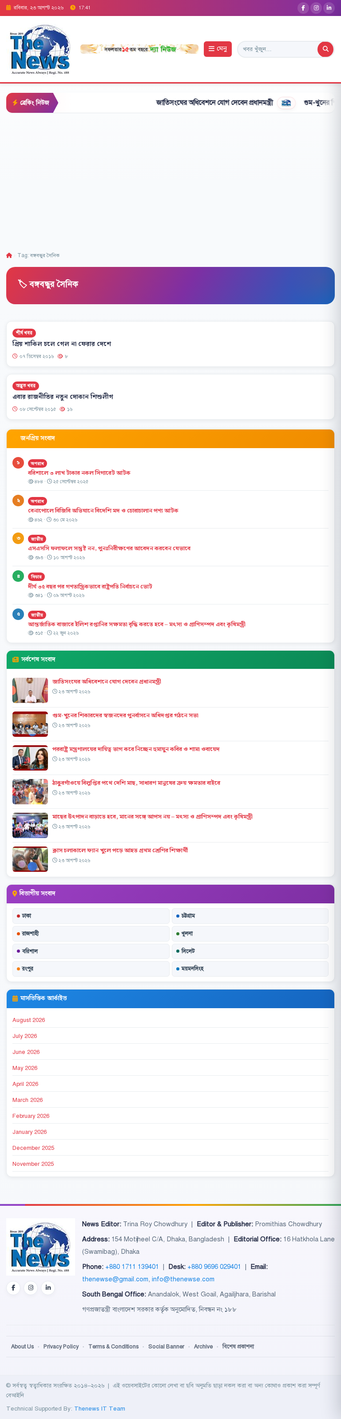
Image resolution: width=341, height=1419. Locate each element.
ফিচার (36, 577)
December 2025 (33, 1148)
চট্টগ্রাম (188, 915)
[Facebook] (303, 8)
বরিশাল (30, 951)
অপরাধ (37, 463)
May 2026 (24, 1068)
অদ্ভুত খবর (26, 386)
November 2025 (33, 1164)
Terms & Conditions (113, 1346)
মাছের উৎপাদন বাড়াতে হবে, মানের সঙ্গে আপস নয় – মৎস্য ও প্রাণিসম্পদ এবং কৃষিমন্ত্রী (152, 817)
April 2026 (25, 1084)
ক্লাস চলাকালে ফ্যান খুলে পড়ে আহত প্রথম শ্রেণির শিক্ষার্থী (120, 850)
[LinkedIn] (329, 8)
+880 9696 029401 (214, 1267)
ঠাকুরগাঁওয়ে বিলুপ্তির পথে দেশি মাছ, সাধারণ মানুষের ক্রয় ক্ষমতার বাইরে (136, 783)
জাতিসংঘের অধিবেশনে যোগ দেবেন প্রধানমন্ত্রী (190, 102)
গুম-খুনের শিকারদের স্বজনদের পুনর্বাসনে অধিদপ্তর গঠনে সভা (125, 715)
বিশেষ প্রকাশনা (238, 1346)
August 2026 (28, 1020)
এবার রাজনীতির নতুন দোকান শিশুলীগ (62, 396)
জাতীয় (37, 539)
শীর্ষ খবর (24, 333)
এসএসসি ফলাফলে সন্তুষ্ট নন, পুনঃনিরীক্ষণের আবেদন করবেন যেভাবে (109, 548)
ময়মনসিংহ (192, 968)
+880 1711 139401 (132, 1267)
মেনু (222, 49)
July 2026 (24, 1036)
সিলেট (188, 951)
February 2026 (30, 1116)
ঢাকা (26, 915)
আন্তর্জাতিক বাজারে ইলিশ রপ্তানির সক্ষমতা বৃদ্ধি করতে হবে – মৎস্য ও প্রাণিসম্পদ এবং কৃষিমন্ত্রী (137, 624)
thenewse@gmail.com (115, 1279)
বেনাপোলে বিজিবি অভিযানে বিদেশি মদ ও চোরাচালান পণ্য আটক (104, 511)
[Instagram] (316, 8)
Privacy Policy (61, 1346)
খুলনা (187, 933)
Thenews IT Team (99, 1408)
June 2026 (26, 1052)
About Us (22, 1346)
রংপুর (27, 968)
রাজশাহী (30, 933)
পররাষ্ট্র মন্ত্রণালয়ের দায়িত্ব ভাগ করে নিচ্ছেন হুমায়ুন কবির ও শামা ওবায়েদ (136, 749)
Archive (203, 1346)
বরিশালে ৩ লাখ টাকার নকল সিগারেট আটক (79, 473)
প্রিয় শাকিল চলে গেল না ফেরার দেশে (61, 344)
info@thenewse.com (183, 1279)
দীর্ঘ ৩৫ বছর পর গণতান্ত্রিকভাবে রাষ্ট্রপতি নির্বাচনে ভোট (90, 587)
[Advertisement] (170, 180)
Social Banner (166, 1346)
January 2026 (29, 1132)
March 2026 (27, 1100)
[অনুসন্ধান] (325, 49)
